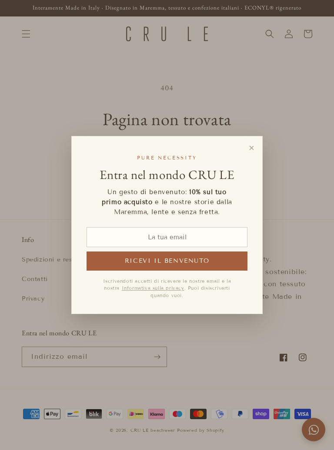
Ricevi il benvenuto (167, 261)
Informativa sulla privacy (153, 288)
